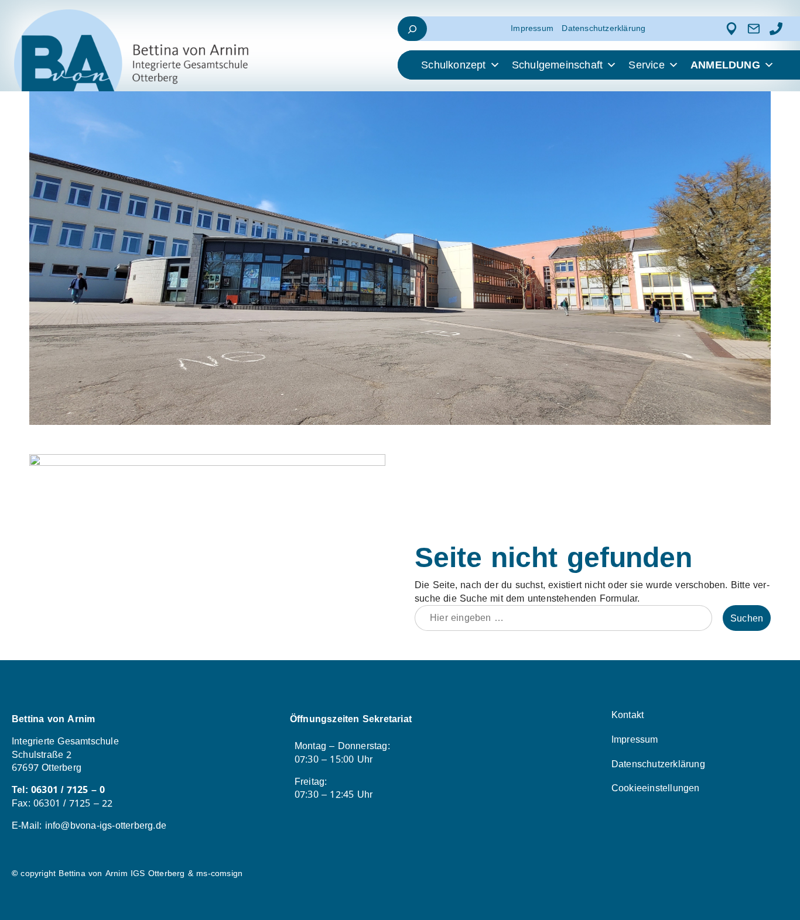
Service (646, 65)
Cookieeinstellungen (655, 788)
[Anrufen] (776, 28)
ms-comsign (219, 873)
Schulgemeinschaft (557, 65)
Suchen (746, 618)
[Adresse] (731, 28)
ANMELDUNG (725, 65)
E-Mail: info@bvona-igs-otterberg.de (89, 825)
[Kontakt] (753, 28)
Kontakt (627, 715)
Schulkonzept (453, 65)
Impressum (532, 28)
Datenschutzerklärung (603, 28)
